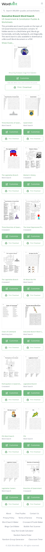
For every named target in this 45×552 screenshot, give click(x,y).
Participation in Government (12, 384)
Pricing (39, 518)
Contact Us (34, 513)
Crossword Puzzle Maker (33, 522)
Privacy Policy (8, 518)
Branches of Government (32, 488)
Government (27, 123)
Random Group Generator (13, 539)
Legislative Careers (9, 488)
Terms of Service (25, 518)
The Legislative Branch (10, 175)
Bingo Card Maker (12, 526)
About (8, 513)
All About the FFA (29, 279)
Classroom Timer (36, 539)
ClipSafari (33, 73)
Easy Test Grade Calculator (22, 531)
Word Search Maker (10, 522)
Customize (24, 78)
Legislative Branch (30, 384)
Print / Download (24, 87)
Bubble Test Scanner (32, 526)
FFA (24, 436)
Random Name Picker (22, 535)
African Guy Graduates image (18, 73)
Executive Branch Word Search (18, 16)
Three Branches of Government (13, 123)
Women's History (29, 175)
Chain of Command (9, 332)
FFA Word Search (8, 436)
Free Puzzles (21, 513)
